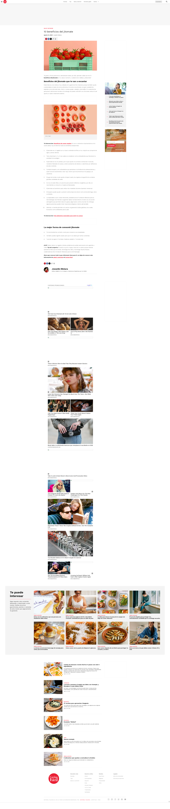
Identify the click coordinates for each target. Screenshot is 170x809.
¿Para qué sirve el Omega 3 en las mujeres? (116, 112)
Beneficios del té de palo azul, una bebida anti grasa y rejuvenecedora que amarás (116, 122)
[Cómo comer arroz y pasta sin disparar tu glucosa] (81, 633)
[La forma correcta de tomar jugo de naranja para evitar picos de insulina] (49, 633)
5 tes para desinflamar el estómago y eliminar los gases (116, 97)
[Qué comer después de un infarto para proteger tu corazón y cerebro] (113, 633)
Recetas (65, 1)
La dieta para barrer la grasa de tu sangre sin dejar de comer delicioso (111, 617)
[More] (98, 1)
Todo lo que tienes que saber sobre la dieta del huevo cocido (116, 117)
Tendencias (66, 682)
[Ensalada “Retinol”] (53, 723)
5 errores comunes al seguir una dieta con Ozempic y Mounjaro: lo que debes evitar (81, 685)
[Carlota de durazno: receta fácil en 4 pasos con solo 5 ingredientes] (53, 669)
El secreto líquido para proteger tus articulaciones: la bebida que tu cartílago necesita (144, 617)
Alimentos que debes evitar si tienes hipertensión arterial (116, 102)
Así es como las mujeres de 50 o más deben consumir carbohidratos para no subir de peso (79, 617)
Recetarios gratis (87, 1)
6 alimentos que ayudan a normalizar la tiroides (79, 758)
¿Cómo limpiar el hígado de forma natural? (115, 107)
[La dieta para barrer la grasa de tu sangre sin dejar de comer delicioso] (113, 602)
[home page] (5, 1)
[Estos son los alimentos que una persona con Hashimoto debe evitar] (49, 602)
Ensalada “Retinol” (70, 722)
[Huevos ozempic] (53, 741)
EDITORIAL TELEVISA (85, 799)
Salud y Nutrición (77, 1)
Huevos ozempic (69, 739)
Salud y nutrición (48, 28)
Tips (70, 1)
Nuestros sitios (89, 774)
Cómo (65, 737)
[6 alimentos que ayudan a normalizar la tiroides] (53, 759)
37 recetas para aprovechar (76, 703)
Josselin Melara (58, 35)
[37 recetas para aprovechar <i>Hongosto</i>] (53, 705)
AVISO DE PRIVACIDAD (119, 149)
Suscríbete (158, 1)
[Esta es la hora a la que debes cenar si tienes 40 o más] (144, 633)
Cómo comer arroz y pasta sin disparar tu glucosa (81, 648)
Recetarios (66, 701)
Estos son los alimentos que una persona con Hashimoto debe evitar (47, 617)
